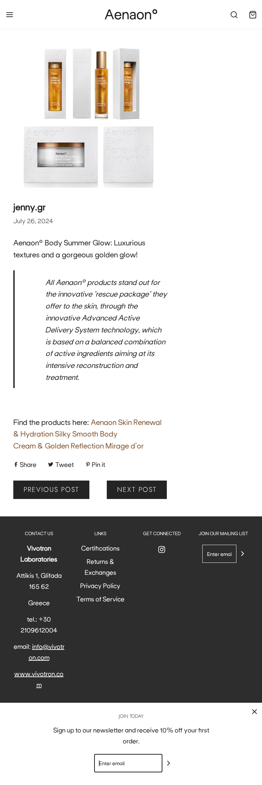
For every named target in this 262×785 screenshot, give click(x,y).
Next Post (137, 490)
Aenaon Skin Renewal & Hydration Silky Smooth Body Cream (87, 433)
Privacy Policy (100, 585)
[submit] (242, 553)
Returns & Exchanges (100, 566)
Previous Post (51, 490)
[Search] (233, 14)
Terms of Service (100, 599)
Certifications (100, 548)
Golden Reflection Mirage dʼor (94, 445)
